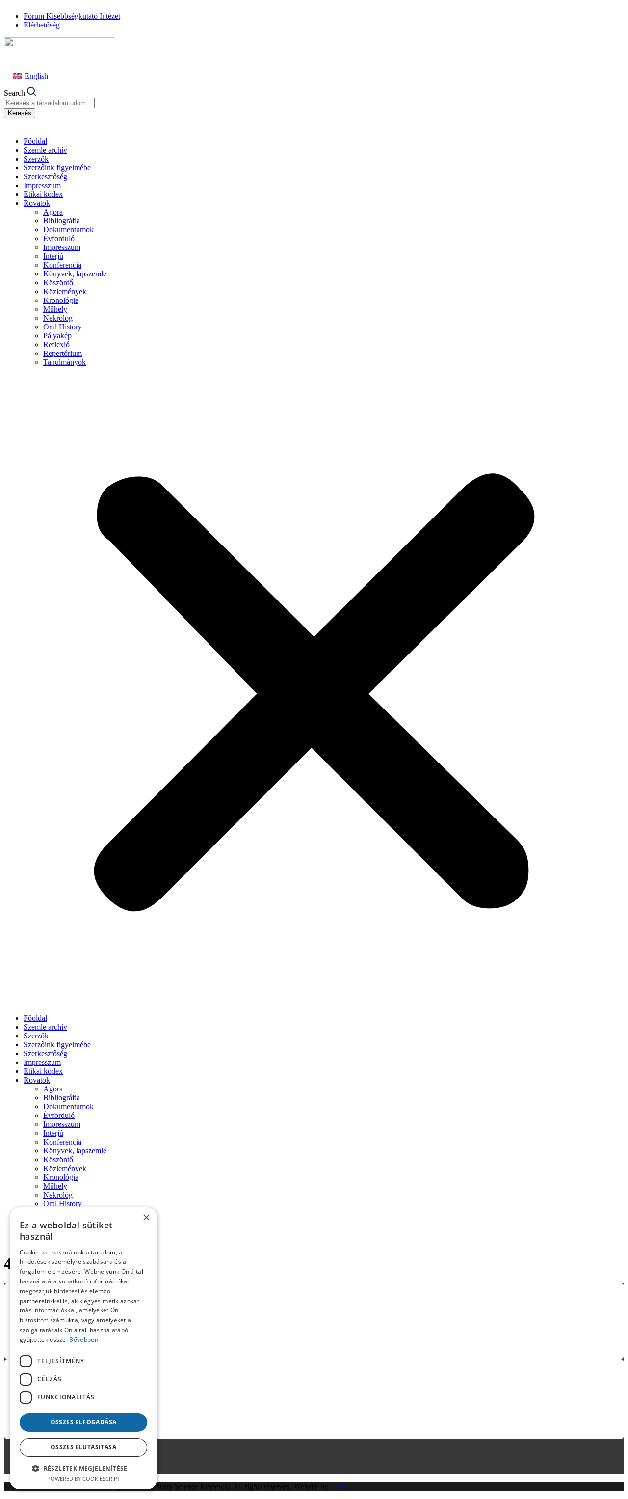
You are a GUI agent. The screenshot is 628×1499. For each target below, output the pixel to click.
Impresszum (42, 185)
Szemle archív (45, 150)
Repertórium (62, 353)
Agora (53, 212)
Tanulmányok (64, 362)
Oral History (62, 327)
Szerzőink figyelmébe (57, 168)
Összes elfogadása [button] (84, 1422)
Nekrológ (58, 318)
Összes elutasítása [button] (83, 1447)
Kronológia (60, 300)
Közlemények (64, 291)
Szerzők (36, 159)
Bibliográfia (61, 221)
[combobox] (49, 103)
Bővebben (83, 1339)
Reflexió (56, 344)
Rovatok (37, 203)
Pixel (338, 1486)
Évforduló (59, 238)
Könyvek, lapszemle (74, 274)
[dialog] (83, 1348)
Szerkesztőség (45, 176)
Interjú (53, 256)
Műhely (55, 309)
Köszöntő (58, 282)
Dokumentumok (68, 229)
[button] (314, 690)
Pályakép (57, 335)
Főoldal (35, 141)
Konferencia (62, 265)
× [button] (146, 1218)
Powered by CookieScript (83, 1478)
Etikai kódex (43, 194)
